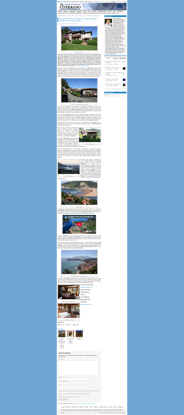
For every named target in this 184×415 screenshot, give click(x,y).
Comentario (61, 359)
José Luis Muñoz (110, 64)
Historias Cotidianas (93, 13)
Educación (72, 13)
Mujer (113, 13)
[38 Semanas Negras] (79, 333)
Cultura (84, 11)
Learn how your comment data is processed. (86, 403)
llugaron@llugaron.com (86, 304)
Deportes (94, 11)
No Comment (115, 64)
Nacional (65, 11)
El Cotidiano (61, 412)
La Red (100, 13)
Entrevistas (78, 13)
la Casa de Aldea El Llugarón (82, 65)
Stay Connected (88, 1)
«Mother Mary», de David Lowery (113, 84)
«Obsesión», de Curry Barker (112, 67)
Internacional (72, 11)
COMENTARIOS (122, 58)
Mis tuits (106, 94)
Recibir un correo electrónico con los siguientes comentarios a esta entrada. (74, 393)
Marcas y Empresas (107, 13)
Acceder (99, 412)
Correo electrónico (63, 381)
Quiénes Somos (75, 1)
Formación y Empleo (102, 11)
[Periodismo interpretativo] (91, 6)
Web (59, 385)
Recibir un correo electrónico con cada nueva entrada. (70, 396)
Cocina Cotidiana (62, 13)
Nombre (61, 377)
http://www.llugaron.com (87, 287)
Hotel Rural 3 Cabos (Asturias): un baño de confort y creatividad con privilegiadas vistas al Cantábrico (62, 343)
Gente (68, 13)
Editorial (81, 1)
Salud (114, 11)
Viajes (117, 13)
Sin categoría (63, 15)
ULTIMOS (108, 58)
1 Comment (115, 85)
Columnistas (120, 11)
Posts (103, 412)
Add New (105, 412)
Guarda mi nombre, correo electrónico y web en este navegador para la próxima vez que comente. (79, 390)
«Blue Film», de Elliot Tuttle (112, 79)
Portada (60, 11)
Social (89, 11)
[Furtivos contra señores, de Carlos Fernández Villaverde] (70, 333)
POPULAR (115, 58)
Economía (79, 11)
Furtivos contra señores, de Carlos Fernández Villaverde (70, 341)
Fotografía (85, 13)
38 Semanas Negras (79, 339)
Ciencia (109, 11)
